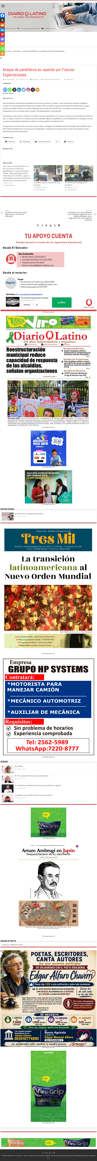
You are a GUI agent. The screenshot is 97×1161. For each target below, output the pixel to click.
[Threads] (33, 88)
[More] (37, 88)
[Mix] (2, 44)
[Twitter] (24, 88)
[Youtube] (51, 225)
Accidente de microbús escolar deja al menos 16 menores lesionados (16, 213)
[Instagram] (28, 88)
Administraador (10, 79)
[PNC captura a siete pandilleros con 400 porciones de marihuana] (18, 175)
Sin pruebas (19, 766)
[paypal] (59, 225)
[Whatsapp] (10, 88)
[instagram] (55, 225)
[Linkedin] (19, 88)
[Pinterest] (2, 34)
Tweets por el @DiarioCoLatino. (12, 945)
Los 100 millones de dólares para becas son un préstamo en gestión (38, 785)
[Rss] (38, 225)
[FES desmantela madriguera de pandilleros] (79, 173)
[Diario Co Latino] (48, 17)
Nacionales (17, 51)
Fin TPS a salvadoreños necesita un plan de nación (31, 776)
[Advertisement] (48, 39)
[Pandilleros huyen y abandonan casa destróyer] (48, 173)
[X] (14, 88)
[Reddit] (2, 25)
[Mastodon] (2, 39)
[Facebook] (5, 88)
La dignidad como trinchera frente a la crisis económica (33, 795)
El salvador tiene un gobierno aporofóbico (29, 514)
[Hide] (1, 58)
